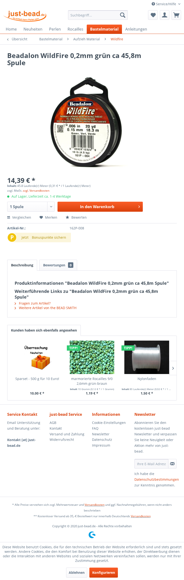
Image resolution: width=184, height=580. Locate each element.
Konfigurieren (103, 572)
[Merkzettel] (153, 15)
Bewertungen (57, 265)
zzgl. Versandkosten (36, 191)
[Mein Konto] (164, 15)
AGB (53, 422)
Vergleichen (21, 217)
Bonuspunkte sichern (49, 237)
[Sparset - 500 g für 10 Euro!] (37, 357)
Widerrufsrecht (62, 439)
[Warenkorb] (176, 15)
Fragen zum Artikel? (34, 303)
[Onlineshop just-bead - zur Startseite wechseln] (24, 16)
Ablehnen (77, 572)
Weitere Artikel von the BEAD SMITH (47, 308)
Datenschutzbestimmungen (156, 479)
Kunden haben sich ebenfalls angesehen (44, 330)
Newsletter (100, 434)
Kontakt (56, 428)
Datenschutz (102, 439)
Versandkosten (94, 505)
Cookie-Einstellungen (109, 422)
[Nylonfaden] (147, 357)
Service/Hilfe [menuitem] (166, 4)
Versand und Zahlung (67, 434)
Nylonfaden (147, 378)
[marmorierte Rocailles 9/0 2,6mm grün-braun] (92, 357)
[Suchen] (123, 15)
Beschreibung (22, 265)
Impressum (101, 445)
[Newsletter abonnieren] (172, 464)
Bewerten (78, 217)
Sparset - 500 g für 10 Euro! (37, 378)
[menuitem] (98, 15)
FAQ (95, 428)
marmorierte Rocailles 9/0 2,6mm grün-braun (92, 381)
